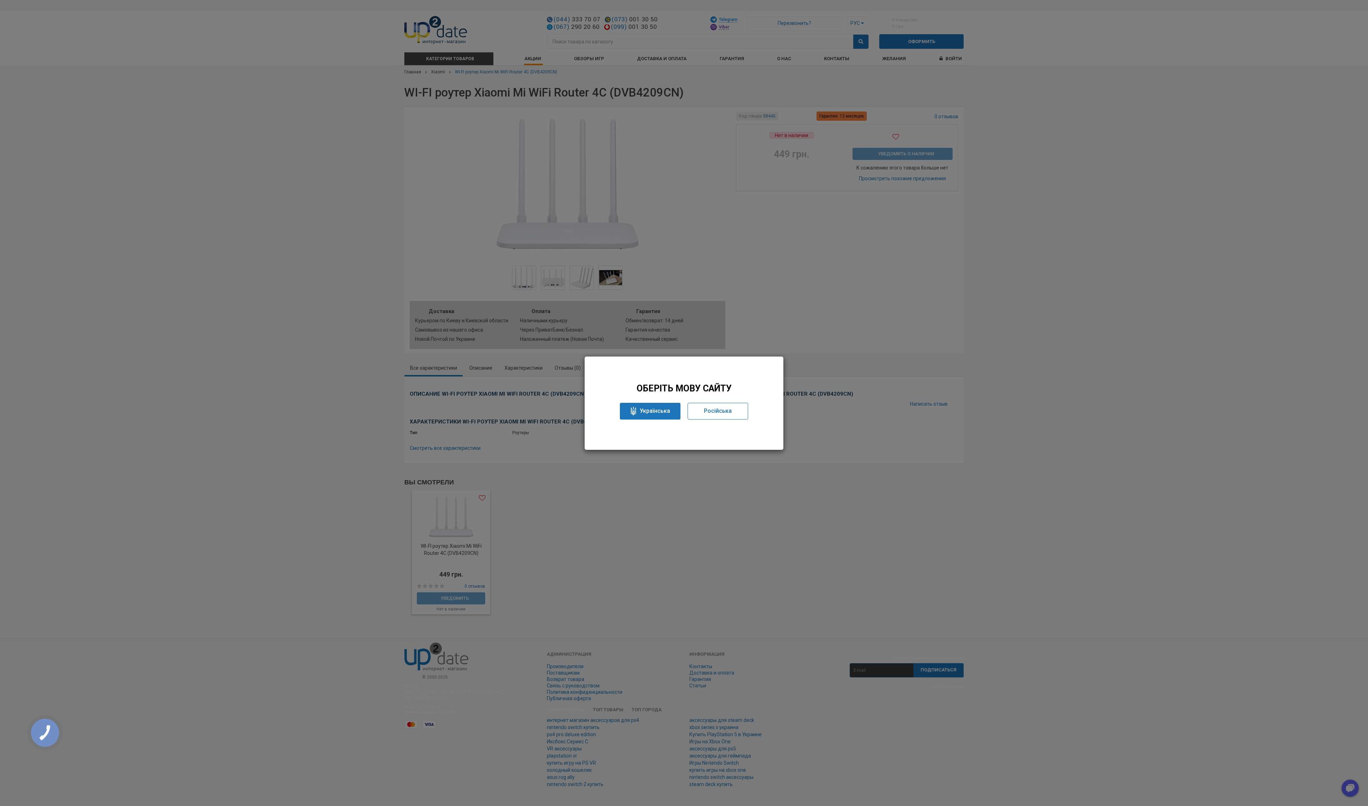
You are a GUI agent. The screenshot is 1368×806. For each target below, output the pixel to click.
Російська (718, 410)
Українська (655, 410)
